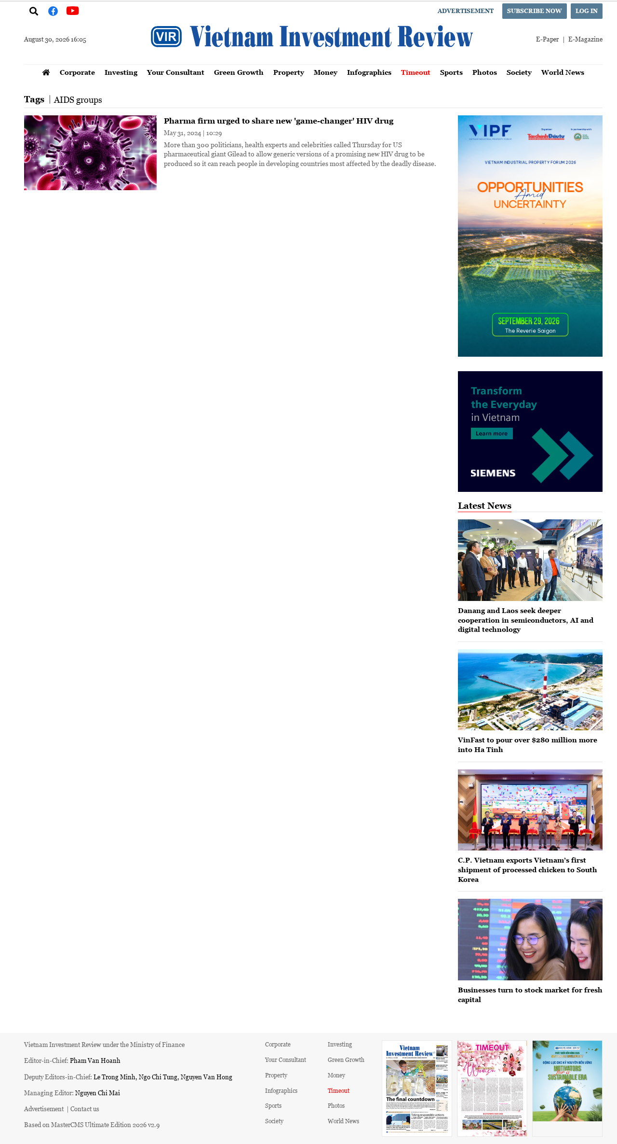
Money (325, 72)
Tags (34, 99)
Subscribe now (534, 10)
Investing (121, 72)
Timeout (415, 72)
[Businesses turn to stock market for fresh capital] (530, 939)
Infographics (369, 72)
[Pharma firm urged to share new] (90, 152)
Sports (451, 72)
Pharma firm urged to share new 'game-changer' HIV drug (278, 120)
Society (519, 72)
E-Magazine (585, 38)
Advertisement (466, 10)
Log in (587, 10)
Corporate (77, 72)
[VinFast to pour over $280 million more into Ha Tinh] (530, 690)
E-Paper (547, 38)
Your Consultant (175, 72)
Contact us (84, 1108)
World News (562, 72)
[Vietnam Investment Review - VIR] (313, 61)
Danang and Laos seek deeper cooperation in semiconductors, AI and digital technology (525, 619)
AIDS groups (78, 99)
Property (288, 72)
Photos (484, 72)
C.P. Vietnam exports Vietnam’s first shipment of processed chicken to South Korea (527, 869)
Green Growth (239, 72)
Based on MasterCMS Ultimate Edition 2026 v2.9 (92, 1124)
